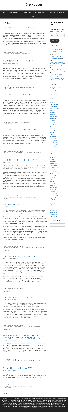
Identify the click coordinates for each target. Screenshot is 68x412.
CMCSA (8, 53)
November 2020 (54, 145)
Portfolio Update (19, 52)
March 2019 (53, 185)
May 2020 (52, 157)
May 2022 (52, 112)
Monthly (31, 87)
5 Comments (6, 291)
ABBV (5, 360)
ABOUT (4, 12)
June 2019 (52, 179)
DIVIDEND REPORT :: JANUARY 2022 (20, 129)
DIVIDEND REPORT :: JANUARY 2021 (20, 256)
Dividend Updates (19, 247)
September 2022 (54, 108)
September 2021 (54, 126)
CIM (5, 53)
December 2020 (54, 143)
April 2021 (52, 134)
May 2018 (52, 204)
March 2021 (53, 136)
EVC (22, 326)
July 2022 (52, 110)
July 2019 (52, 177)
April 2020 (52, 159)
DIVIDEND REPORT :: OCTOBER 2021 (20, 160)
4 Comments (7, 329)
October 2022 (53, 106)
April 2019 (52, 183)
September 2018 (54, 195)
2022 (5, 152)
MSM (34, 87)
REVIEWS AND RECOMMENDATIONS (56, 12)
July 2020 (52, 153)
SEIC (41, 152)
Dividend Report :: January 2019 (17, 368)
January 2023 (53, 102)
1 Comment (6, 250)
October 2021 (53, 124)
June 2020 (52, 155)
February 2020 (54, 163)
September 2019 (54, 173)
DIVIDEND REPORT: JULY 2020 (17, 297)
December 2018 (54, 191)
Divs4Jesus (34, 4)
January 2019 (53, 189)
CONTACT (34, 16)
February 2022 (53, 116)
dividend (17, 87)
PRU (22, 360)
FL (21, 53)
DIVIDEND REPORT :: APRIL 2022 (18, 94)
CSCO (11, 53)
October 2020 (53, 147)
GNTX (23, 53)
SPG (44, 247)
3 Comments (7, 198)
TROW (4, 248)
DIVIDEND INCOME (39, 12)
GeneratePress (41, 410)
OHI (20, 360)
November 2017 (54, 216)
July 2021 (52, 130)
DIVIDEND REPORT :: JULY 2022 (18, 61)
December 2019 (54, 167)
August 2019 (53, 175)
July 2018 (52, 200)
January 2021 (53, 140)
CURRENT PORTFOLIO (14, 12)
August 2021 (53, 128)
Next (8, 393)
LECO (26, 53)
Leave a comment (8, 55)
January (30, 152)
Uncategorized (54, 94)
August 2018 (53, 198)
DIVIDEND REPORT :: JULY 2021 (17, 204)
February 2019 (53, 187)
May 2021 (52, 132)
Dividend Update (19, 152)
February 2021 (53, 138)
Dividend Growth (15, 386)
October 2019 (53, 171)
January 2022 (53, 118)
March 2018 (53, 208)
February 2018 (53, 210)
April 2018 (52, 206)
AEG (5, 87)
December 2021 (54, 120)
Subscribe (55, 41)
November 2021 (54, 122)
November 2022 (54, 104)
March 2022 (53, 114)
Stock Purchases (15, 359)
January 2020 (53, 165)
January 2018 (53, 212)
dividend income (16, 53)
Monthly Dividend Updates (9, 52)
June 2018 (52, 202)
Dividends (15, 122)
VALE (39, 197)
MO (29, 53)
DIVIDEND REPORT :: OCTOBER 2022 (20, 27)
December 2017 (54, 214)
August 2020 (53, 151)
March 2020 (53, 161)
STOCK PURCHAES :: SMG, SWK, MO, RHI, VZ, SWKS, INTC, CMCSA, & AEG (57, 51)
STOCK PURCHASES (27, 12)
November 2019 (54, 169)
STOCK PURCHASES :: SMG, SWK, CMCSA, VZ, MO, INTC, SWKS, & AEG (57, 64)
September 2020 (54, 149)
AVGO (5, 326)
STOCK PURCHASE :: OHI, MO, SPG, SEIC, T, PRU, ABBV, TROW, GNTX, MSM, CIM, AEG (23, 336)
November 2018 (54, 193)
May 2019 (52, 181)
